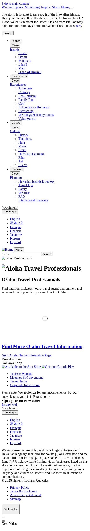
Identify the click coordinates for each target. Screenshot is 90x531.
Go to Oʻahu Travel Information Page (26, 355)
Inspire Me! (9, 404)
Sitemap (15, 499)
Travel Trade (18, 381)
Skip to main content (15, 3)
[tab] (45, 7)
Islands (16, 41)
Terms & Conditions (23, 491)
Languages (10, 211)
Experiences (19, 76)
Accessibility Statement (25, 495)
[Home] (8, 249)
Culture (16, 122)
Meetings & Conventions (26, 377)
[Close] (71, 8)
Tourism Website (21, 374)
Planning (17, 169)
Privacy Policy (19, 487)
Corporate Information (25, 385)
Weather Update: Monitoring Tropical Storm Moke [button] (35, 7)
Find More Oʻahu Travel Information (42, 346)
